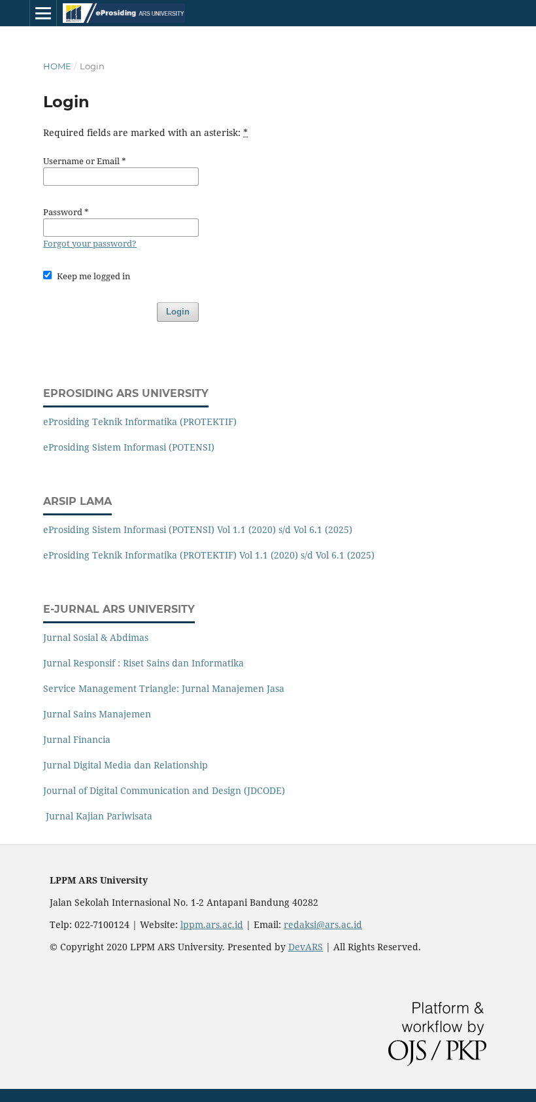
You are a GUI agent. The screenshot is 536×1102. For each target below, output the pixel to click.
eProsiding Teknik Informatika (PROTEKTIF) (140, 421)
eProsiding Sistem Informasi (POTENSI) (128, 447)
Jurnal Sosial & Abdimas (95, 637)
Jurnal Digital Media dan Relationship (125, 765)
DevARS (305, 946)
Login (178, 312)
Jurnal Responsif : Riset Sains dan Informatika (143, 663)
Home (57, 66)
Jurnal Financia (76, 739)
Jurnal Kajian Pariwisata (97, 816)
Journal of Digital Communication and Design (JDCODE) (164, 790)
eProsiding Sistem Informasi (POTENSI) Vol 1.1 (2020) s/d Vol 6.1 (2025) (197, 529)
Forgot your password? (90, 243)
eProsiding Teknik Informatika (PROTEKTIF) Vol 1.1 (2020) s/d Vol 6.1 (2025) (209, 555)
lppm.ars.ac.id (211, 924)
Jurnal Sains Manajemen (97, 714)
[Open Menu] (43, 13)
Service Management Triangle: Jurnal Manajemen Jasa (163, 688)
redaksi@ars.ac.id (323, 924)
